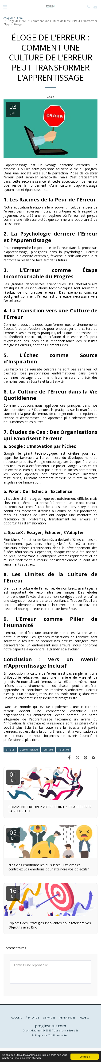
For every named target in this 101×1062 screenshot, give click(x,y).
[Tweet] (77, 757)
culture (48, 749)
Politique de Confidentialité (49, 1035)
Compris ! (85, 1056)
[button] (5, 7)
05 (13, 834)
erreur (10, 749)
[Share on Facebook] (69, 757)
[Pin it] (85, 757)
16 (13, 892)
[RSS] (93, 757)
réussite (64, 749)
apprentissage (29, 749)
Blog (20, 17)
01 (13, 776)
